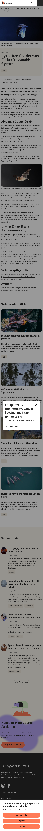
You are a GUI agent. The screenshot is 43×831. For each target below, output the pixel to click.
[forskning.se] (6, 2)
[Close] (35, 405)
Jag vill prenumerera (11, 426)
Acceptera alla (21, 815)
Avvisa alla (22, 826)
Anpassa (21, 821)
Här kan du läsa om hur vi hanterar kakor (16, 810)
